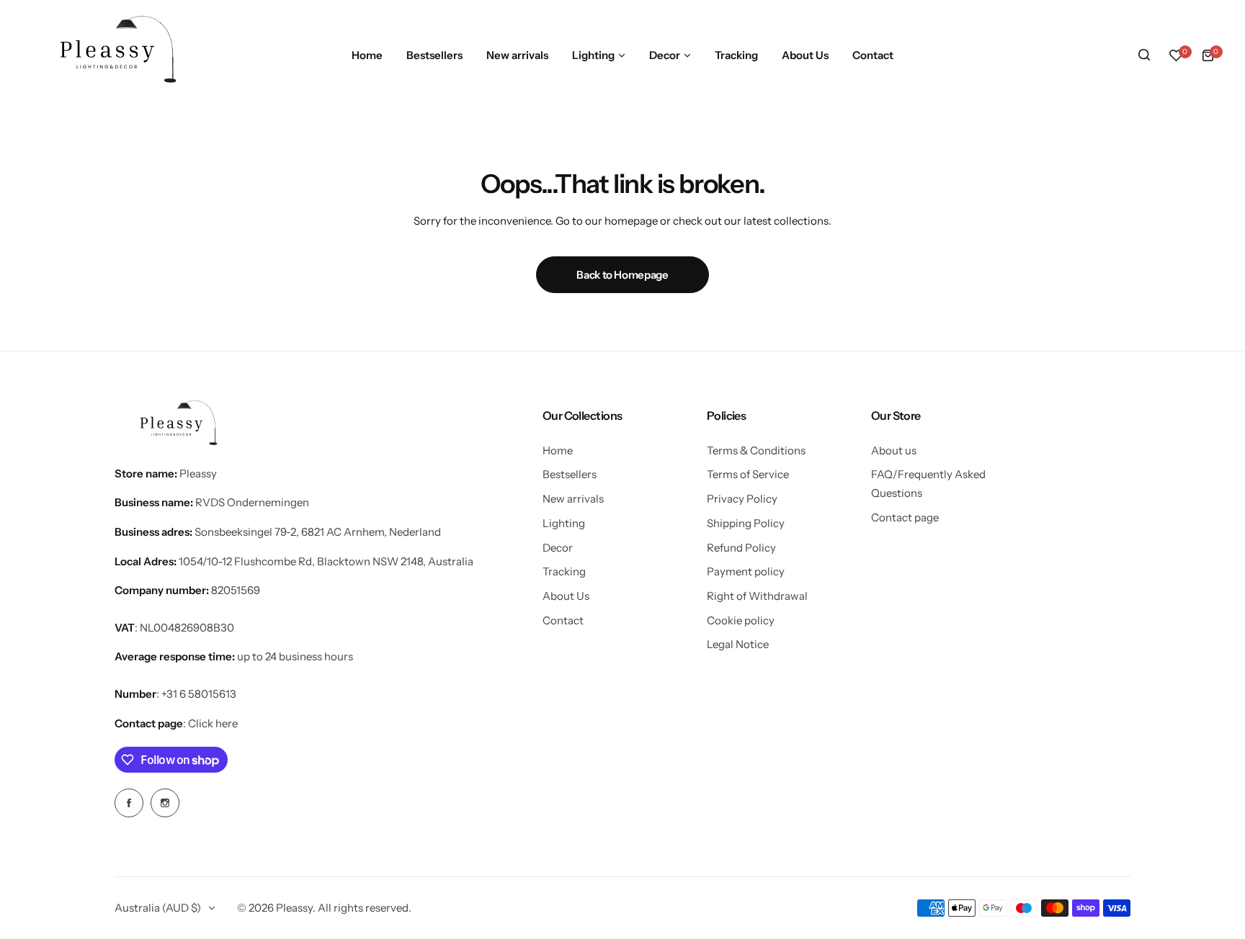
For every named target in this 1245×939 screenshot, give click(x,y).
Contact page (905, 517)
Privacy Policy (742, 499)
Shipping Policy (746, 523)
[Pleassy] (112, 55)
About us (893, 450)
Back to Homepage (622, 275)
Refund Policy (741, 547)
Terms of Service (748, 474)
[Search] (1144, 55)
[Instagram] (165, 803)
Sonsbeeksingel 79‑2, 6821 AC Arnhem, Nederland (318, 532)
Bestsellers (570, 474)
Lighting (564, 523)
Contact (563, 620)
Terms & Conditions (756, 450)
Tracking (564, 571)
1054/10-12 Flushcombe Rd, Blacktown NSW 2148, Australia (326, 561)
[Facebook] (129, 803)
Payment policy (746, 571)
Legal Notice (738, 644)
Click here (213, 723)
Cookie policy (741, 620)
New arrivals (573, 499)
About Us (566, 596)
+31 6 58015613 (198, 694)
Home (558, 450)
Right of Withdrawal (757, 596)
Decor (558, 547)
